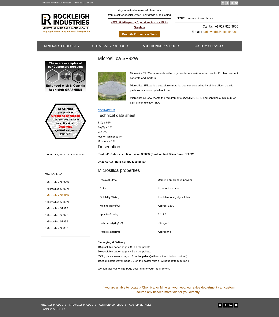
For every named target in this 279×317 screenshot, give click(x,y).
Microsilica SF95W (58, 188)
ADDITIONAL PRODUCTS (161, 46)
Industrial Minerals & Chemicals (56, 3)
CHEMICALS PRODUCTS (110, 46)
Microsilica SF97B (57, 208)
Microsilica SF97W (58, 182)
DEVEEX (60, 309)
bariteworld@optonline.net (220, 31)
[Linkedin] (232, 3)
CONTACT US (106, 110)
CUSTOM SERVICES (209, 46)
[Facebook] (227, 3)
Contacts (89, 3)
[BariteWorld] (65, 32)
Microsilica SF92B (57, 215)
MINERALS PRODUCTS (61, 46)
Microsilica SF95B (57, 221)
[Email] (223, 3)
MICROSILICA (53, 173)
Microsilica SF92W (58, 195)
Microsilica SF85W (58, 201)
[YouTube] (236, 3)
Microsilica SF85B (57, 228)
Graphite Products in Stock (139, 34)
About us (78, 3)
